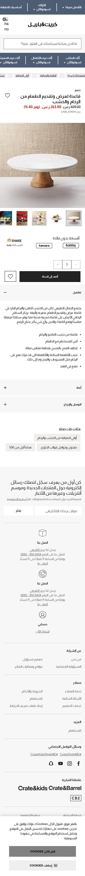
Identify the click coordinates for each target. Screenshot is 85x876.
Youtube (60, 763)
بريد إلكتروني (37, 550)
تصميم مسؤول (33, 659)
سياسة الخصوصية (17, 499)
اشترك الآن (42, 631)
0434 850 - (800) (30, 554)
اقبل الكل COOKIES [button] (42, 851)
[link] (68, 24)
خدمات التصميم (71, 706)
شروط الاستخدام (72, 815)
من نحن (76, 659)
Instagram (69, 763)
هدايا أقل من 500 (20, 447)
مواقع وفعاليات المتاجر (29, 666)
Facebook (78, 763)
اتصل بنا (42, 563)
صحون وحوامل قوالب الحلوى (59, 447)
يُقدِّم (18, 510)
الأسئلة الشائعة (71, 698)
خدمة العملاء (73, 691)
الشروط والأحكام (32, 691)
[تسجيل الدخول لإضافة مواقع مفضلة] (7, 98)
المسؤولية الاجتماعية (68, 666)
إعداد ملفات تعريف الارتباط (26, 706)
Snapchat (51, 763)
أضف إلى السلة (50, 276)
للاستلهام (36, 698)
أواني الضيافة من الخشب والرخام (57, 438)
